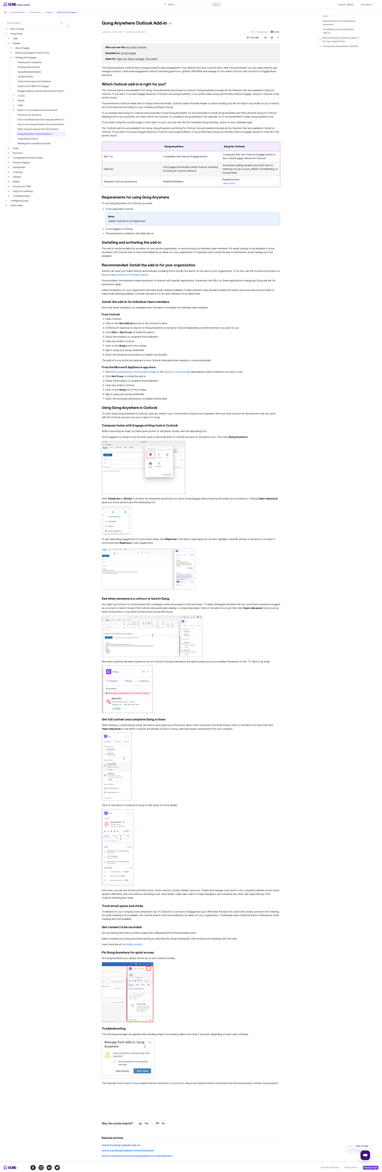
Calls (15, 38)
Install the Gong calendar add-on (119, 1129)
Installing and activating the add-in (339, 26)
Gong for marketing (22, 191)
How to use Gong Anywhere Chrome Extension (41, 124)
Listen (276, 31)
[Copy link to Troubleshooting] (129, 1013)
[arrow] (320, 32)
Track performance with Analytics (34, 81)
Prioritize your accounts (29, 114)
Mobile (16, 181)
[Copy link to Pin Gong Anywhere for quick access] (159, 937)
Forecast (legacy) (21, 162)
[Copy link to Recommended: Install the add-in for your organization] (200, 250)
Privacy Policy (350, 1167)
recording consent (130, 929)
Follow (254, 37)
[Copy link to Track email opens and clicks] (147, 890)
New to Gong (16, 28)
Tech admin (150, 59)
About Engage (22, 48)
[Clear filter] (61, 22)
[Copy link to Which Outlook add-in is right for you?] (172, 80)
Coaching (17, 172)
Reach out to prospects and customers (37, 110)
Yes (144, 1108)
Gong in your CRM (22, 186)
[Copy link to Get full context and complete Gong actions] (168, 704)
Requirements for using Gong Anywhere (337, 19)
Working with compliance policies (34, 143)
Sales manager (135, 59)
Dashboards (19, 167)
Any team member (135, 47)
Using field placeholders (29, 71)
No (160, 1108)
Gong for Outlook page (173, 356)
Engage (47, 12)
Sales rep (121, 59)
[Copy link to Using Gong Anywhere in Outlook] (164, 392)
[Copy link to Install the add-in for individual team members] (172, 287)
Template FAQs (25, 76)
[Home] (17, 4)
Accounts (17, 153)
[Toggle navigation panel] (68, 26)
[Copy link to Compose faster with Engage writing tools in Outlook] (182, 410)
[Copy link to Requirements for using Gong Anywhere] (175, 186)
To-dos (21, 95)
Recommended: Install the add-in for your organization (340, 32)
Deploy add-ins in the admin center (120, 259)
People (21, 100)
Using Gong (34, 12)
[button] (192, 4)
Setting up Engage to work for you (31, 52)
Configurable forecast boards (27, 157)
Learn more (229, 172)
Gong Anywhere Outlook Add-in (33, 133)
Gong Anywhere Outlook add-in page (134, 356)
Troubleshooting (20, 195)
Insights (16, 176)
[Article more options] (277, 37)
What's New (16, 205)
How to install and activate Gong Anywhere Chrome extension (42, 119)
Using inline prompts (27, 138)
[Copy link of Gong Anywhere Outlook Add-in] (172, 23)
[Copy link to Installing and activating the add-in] (166, 231)
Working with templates (29, 62)
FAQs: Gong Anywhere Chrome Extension (38, 129)
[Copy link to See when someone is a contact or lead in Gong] (174, 583)
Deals (20, 105)
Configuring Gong (18, 200)
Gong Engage (127, 53)
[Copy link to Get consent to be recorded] (145, 912)
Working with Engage (64, 12)
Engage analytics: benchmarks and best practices (42, 90)
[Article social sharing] (265, 37)
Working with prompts (28, 67)
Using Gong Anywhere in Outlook (339, 39)
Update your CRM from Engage (33, 86)
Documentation (17, 12)
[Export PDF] (271, 37)
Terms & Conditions (329, 1167)
